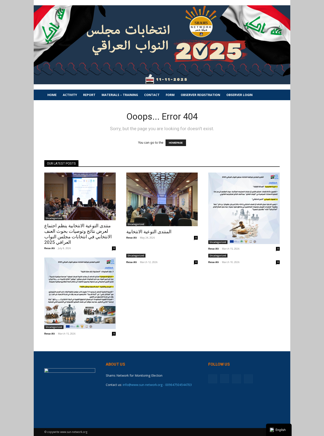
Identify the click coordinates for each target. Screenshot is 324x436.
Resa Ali (49, 248)
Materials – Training (120, 95)
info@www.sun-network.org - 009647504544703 (157, 385)
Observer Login (239, 95)
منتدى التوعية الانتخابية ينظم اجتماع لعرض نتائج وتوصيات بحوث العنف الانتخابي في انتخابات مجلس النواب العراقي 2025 (78, 234)
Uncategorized (54, 218)
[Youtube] (248, 378)
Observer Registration (200, 95)
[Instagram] (224, 378)
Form (170, 95)
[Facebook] (212, 378)
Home (52, 95)
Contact (152, 95)
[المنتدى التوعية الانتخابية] (162, 199)
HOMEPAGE (176, 142)
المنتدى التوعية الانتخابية (148, 231)
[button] (274, 95)
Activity (70, 95)
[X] (236, 378)
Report (89, 95)
